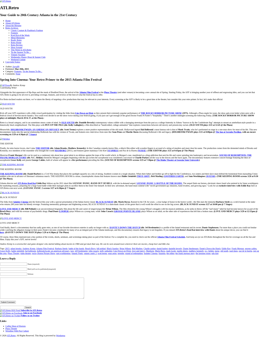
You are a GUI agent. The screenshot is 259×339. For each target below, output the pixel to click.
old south (224, 251)
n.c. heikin (209, 251)
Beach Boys (90, 248)
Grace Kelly (5, 251)
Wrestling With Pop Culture (17, 331)
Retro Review (17, 45)
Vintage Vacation (18, 55)
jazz (72, 251)
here (2, 232)
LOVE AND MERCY (10, 209)
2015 (7, 248)
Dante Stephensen (190, 248)
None (18, 74)
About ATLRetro (12, 23)
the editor (170, 253)
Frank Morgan (238, 248)
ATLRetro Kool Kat (26, 183)
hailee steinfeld (17, 251)
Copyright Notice (12, 62)
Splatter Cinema (150, 253)
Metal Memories (18, 38)
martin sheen (182, 251)
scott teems (102, 253)
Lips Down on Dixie (122, 251)
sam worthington (63, 253)
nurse (217, 251)
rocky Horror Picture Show (43, 253)
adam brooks (16, 248)
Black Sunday (113, 248)
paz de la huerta (245, 251)
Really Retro (16, 40)
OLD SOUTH (67, 122)
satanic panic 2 (90, 253)
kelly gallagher (106, 251)
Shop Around (16, 47)
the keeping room (203, 253)
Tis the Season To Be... (32, 71)
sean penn (112, 253)
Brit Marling (137, 248)
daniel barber (162, 248)
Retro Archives (11, 28)
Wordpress (60, 335)
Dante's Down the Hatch (210, 248)
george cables (251, 248)
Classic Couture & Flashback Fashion (27, 30)
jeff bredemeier (81, 251)
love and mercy (138, 251)
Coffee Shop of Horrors (15, 326)
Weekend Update (18, 59)
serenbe (121, 253)
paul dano (233, 251)
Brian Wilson (125, 248)
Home (8, 21)
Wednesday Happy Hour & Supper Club (28, 57)
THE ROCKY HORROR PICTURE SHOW (161, 113)
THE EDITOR (42, 148)
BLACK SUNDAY (104, 202)
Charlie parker (150, 248)
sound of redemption (134, 253)
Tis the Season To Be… (21, 52)
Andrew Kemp (28, 248)
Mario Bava (160, 251)
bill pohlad (101, 248)
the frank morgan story (185, 253)
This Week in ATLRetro (21, 50)
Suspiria (162, 253)
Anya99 (15, 66)
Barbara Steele (61, 248)
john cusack (94, 251)
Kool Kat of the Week (20, 35)
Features (14, 33)
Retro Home (16, 42)
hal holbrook (30, 251)
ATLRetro (11, 335)
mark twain (171, 251)
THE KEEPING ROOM (11, 174)
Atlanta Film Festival (45, 248)
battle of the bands (76, 248)
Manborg (150, 251)
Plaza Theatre (13, 253)
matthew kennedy (196, 251)
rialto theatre (25, 253)
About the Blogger (13, 25)
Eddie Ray (226, 248)
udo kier (215, 253)
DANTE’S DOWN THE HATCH (125, 227)
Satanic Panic (77, 253)
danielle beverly (175, 248)
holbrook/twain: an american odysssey (53, 251)
